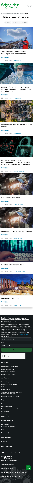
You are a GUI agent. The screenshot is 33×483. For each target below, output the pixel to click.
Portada (3, 13)
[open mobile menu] (31, 6)
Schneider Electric (18, 204)
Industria (8, 13)
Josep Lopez (17, 98)
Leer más (5, 57)
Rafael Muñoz (17, 305)
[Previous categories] (2, 22)
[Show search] (28, 6)
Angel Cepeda (17, 60)
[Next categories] (31, 22)
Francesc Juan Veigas (19, 271)
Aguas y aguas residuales (20, 22)
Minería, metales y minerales (17, 13)
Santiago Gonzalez (19, 171)
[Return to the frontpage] (9, 6)
